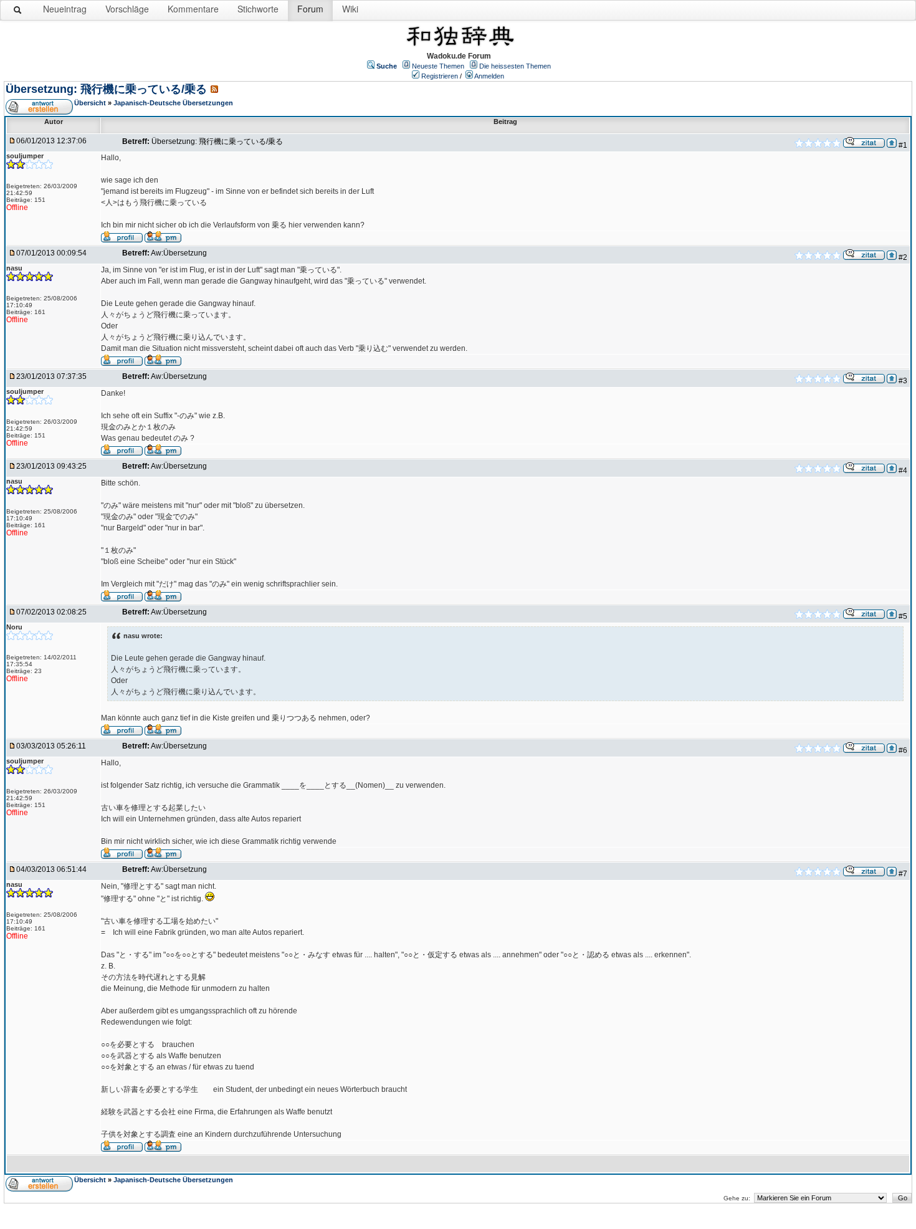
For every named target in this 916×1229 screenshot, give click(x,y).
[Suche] (18, 12)
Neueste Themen (438, 66)
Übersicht (90, 103)
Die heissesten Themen (515, 66)
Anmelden (489, 76)
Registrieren (439, 76)
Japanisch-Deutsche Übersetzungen (173, 103)
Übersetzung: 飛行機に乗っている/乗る (106, 89)
